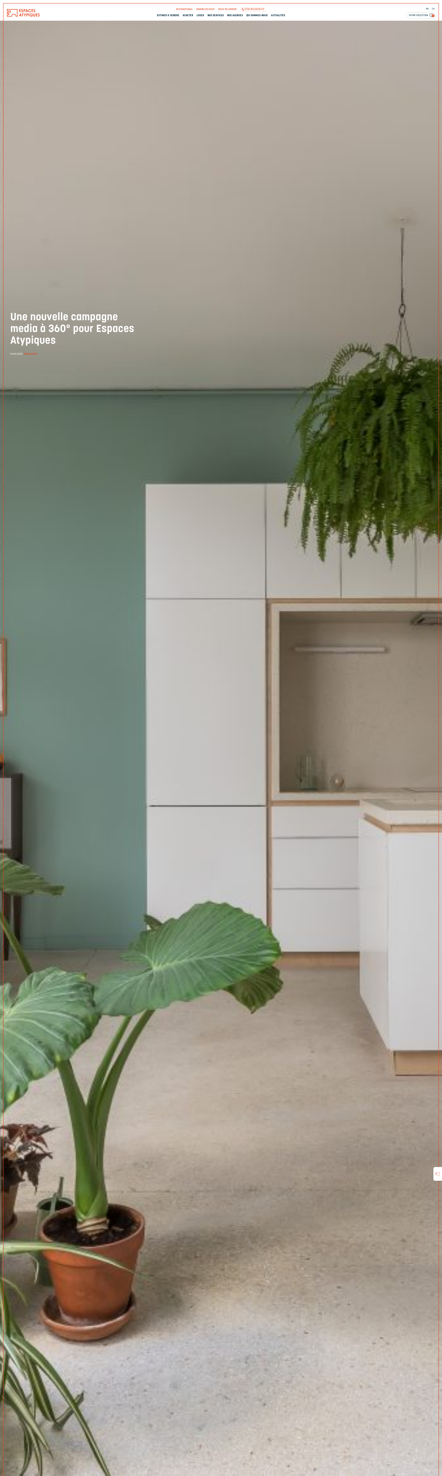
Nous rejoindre (227, 9)
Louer (200, 15)
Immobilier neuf (205, 9)
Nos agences (235, 15)
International (184, 9)
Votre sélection (421, 15)
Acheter (188, 15)
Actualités (278, 15)
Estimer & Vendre (168, 15)
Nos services (216, 15)
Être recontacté (254, 9)
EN (433, 9)
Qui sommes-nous (257, 15)
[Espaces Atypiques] (23, 15)
